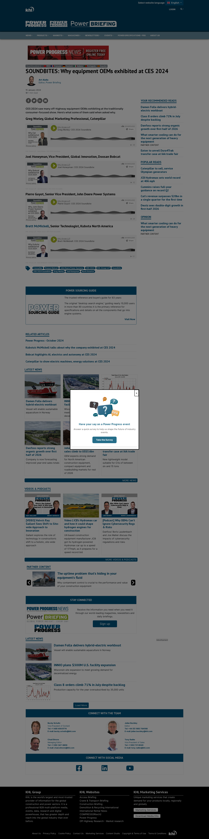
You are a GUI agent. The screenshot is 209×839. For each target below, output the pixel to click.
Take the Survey (104, 439)
